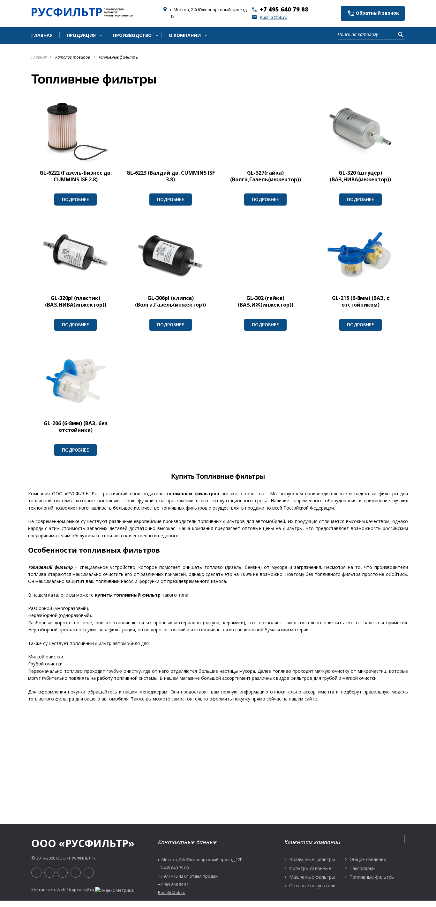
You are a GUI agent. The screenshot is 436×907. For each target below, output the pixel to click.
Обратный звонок (373, 13)
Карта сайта (81, 890)
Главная (39, 57)
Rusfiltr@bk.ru (269, 17)
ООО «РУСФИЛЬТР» (82, 843)
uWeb (59, 890)
